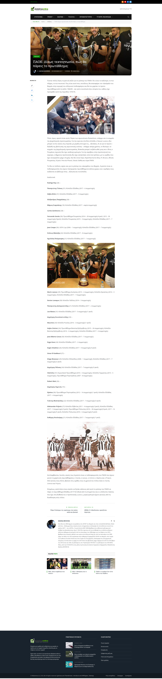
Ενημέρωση (104, 650)
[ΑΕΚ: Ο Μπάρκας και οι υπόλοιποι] (81, 563)
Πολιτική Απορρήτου (107, 657)
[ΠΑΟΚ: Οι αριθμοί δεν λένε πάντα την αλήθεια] (105, 563)
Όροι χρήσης (104, 660)
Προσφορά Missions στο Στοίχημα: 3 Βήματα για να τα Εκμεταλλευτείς (84, 665)
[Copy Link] (32, 86)
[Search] (128, 17)
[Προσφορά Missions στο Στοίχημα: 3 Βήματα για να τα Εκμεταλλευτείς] (69, 664)
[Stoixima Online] (39, 9)
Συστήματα (128, 675)
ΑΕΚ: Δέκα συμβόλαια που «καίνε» (56, 572)
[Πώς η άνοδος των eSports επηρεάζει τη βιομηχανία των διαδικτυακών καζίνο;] (69, 654)
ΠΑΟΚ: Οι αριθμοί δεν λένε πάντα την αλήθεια (104, 572)
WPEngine (85, 675)
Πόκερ (49, 17)
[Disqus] (81, 602)
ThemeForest (68, 675)
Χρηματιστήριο (86, 17)
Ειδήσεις (36, 56)
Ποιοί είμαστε (105, 643)
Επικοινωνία (104, 646)
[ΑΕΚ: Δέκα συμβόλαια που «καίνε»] (57, 563)
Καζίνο (60, 17)
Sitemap (91, 675)
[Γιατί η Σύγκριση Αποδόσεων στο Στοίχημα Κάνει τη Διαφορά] (69, 645)
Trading (71, 17)
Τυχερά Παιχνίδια (104, 17)
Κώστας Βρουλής (44, 71)
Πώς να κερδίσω (110, 675)
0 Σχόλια (67, 71)
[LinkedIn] (32, 95)
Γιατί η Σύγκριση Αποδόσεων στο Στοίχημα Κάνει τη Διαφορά (83, 646)
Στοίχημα (38, 17)
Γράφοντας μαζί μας (106, 653)
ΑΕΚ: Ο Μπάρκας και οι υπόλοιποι (79, 572)
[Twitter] (32, 100)
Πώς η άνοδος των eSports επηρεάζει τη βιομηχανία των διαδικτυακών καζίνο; (61, 2)
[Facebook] (32, 90)
